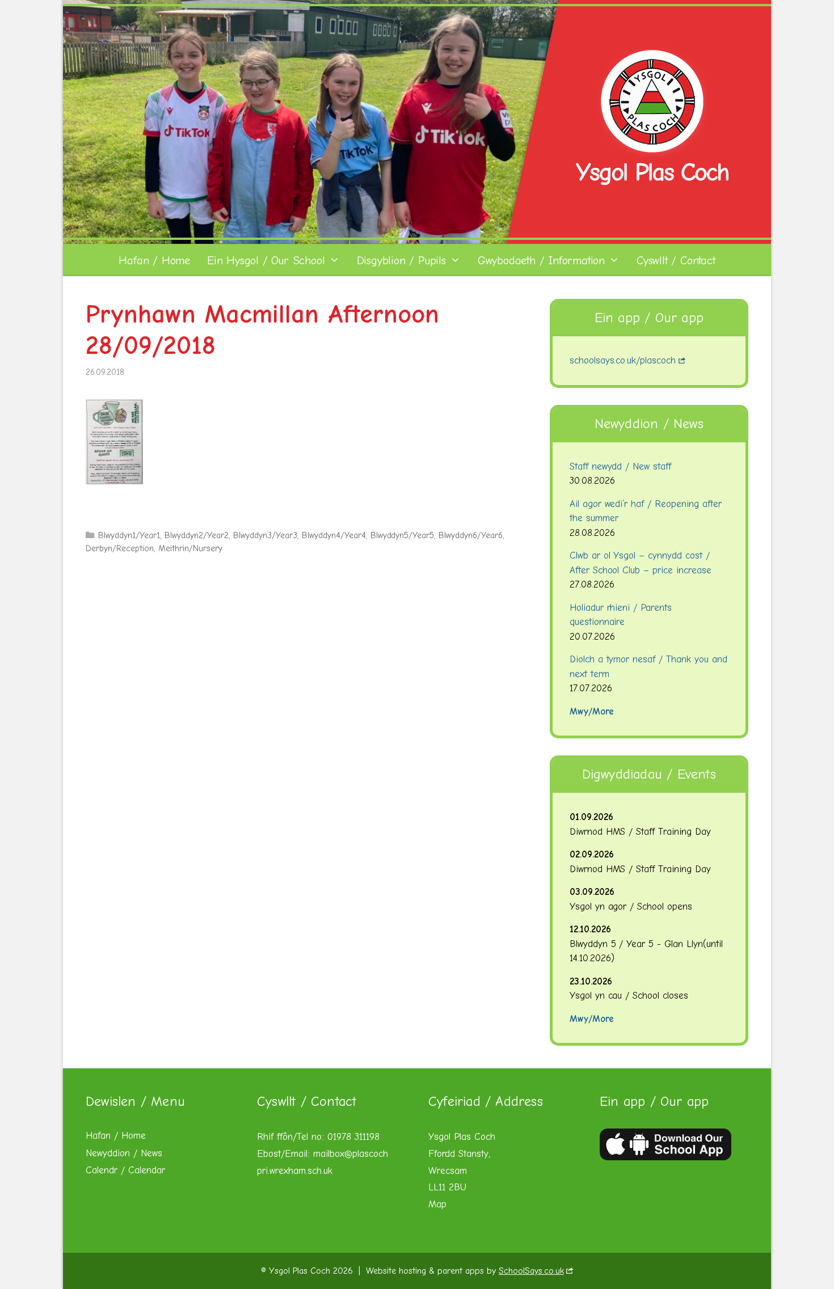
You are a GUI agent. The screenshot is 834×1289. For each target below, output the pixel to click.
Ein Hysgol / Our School (266, 260)
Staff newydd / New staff (621, 466)
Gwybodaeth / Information (541, 260)
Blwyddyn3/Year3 (265, 535)
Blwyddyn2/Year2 (197, 535)
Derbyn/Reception (120, 548)
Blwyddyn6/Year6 (471, 535)
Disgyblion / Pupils (401, 260)
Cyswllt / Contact (676, 260)
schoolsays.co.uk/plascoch (623, 360)
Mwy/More (592, 711)
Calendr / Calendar (125, 1170)
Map (437, 1204)
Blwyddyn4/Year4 (334, 535)
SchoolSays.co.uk (531, 1271)
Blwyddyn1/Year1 (129, 535)
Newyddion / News (124, 1153)
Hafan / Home (154, 260)
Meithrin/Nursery (190, 548)
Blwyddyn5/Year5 (402, 535)
